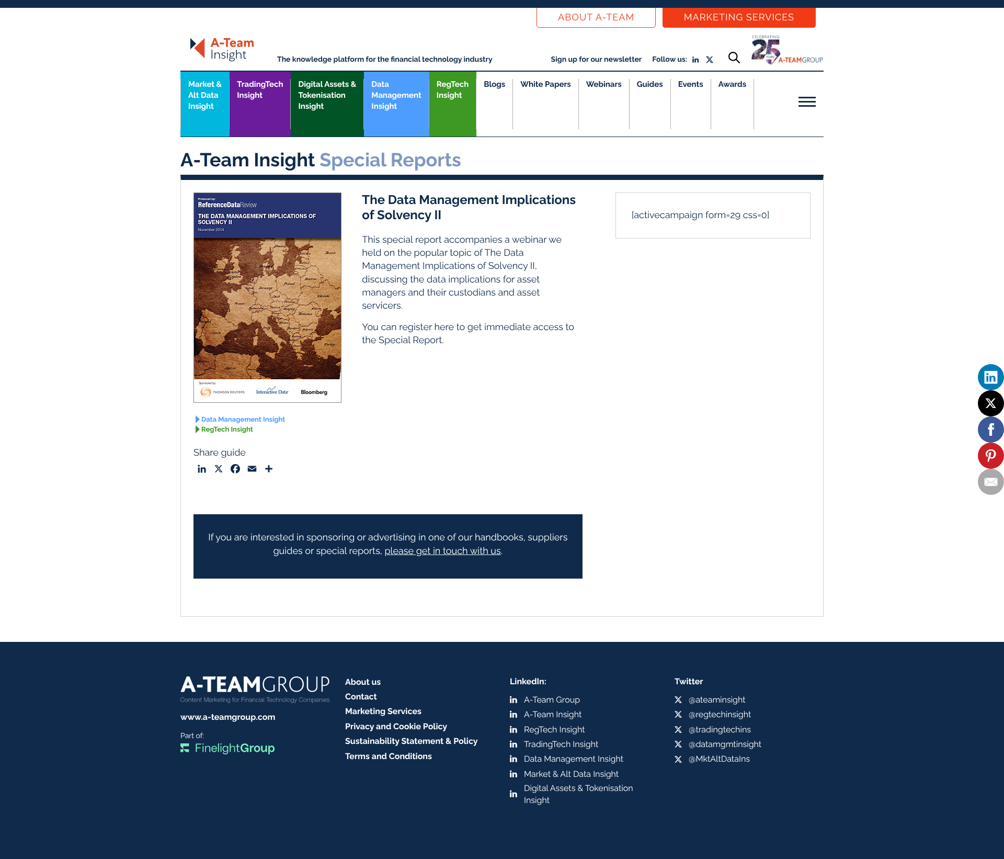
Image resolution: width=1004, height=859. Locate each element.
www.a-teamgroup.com (227, 717)
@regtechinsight (720, 714)
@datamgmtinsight (725, 744)
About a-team (596, 17)
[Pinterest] (991, 456)
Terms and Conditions (388, 756)
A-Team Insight (552, 714)
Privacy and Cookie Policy (396, 726)
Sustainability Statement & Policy (411, 741)
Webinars (604, 84)
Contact (361, 697)
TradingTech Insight (260, 90)
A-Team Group (552, 700)
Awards (732, 84)
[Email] (991, 482)
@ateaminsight (717, 700)
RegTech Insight (453, 90)
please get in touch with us (442, 551)
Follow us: (669, 59)
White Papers (545, 84)
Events (690, 84)
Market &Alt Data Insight (205, 95)
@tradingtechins (720, 729)
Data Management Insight (396, 95)
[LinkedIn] (991, 377)
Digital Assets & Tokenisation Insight (327, 95)
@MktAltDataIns (719, 759)
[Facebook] (991, 429)
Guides (650, 84)
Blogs (494, 84)
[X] (991, 403)
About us (363, 682)
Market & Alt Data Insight (571, 774)
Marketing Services (739, 17)
